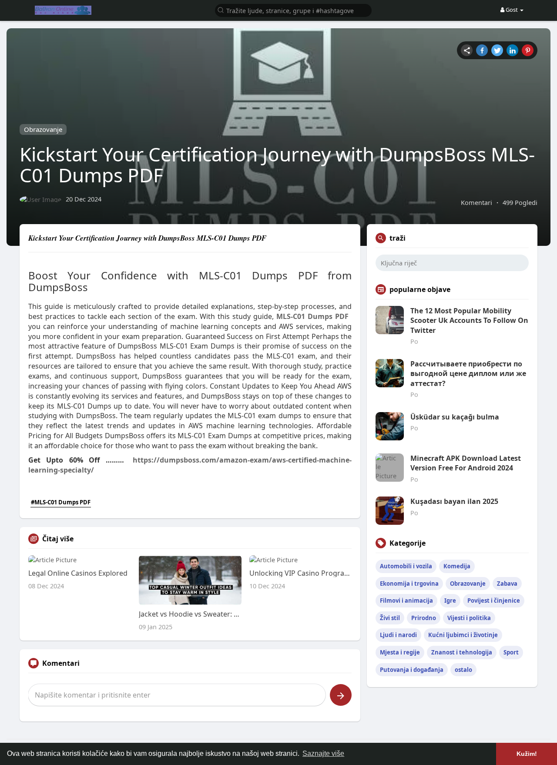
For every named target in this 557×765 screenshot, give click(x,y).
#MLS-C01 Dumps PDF (61, 502)
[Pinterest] (527, 50)
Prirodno (423, 618)
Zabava (507, 583)
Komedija (456, 566)
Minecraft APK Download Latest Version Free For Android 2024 (465, 463)
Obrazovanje (43, 129)
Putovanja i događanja (411, 670)
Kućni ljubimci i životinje (463, 635)
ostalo (463, 670)
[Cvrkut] (497, 50)
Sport (511, 652)
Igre (450, 600)
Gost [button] (511, 9)
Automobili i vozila (406, 566)
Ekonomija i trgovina (409, 583)
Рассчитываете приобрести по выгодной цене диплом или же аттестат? (468, 373)
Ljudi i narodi (398, 635)
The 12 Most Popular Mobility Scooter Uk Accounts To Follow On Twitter (469, 320)
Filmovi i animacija (406, 600)
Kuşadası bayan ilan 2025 (454, 501)
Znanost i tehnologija (461, 652)
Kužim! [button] (527, 753)
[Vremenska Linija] (466, 50)
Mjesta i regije (400, 652)
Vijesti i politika (469, 618)
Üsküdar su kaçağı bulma (454, 417)
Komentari (476, 202)
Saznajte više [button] (323, 753)
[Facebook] (482, 50)
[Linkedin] (512, 50)
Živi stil (390, 618)
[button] (293, 10)
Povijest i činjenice (493, 600)
